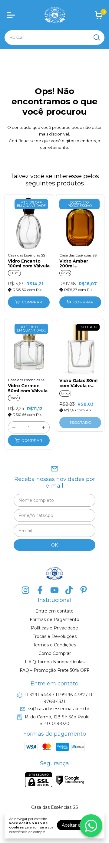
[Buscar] (96, 37)
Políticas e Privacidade (54, 628)
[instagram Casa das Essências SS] (25, 590)
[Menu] (12, 15)
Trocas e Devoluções (55, 636)
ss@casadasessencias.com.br (58, 708)
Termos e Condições (54, 645)
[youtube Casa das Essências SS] (54, 590)
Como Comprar (54, 653)
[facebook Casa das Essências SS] (40, 590)
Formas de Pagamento (54, 619)
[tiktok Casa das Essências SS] (69, 590)
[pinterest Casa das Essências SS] (83, 590)
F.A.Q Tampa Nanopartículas (54, 662)
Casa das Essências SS (26, 255)
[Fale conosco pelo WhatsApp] (91, 825)
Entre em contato (54, 611)
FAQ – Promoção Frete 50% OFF (54, 670)
